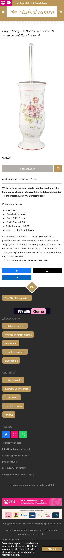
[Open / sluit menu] (3, 11)
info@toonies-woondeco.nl (16, 449)
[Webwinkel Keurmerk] (32, 502)
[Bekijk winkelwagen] (60, 11)
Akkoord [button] (52, 549)
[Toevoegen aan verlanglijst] (58, 168)
